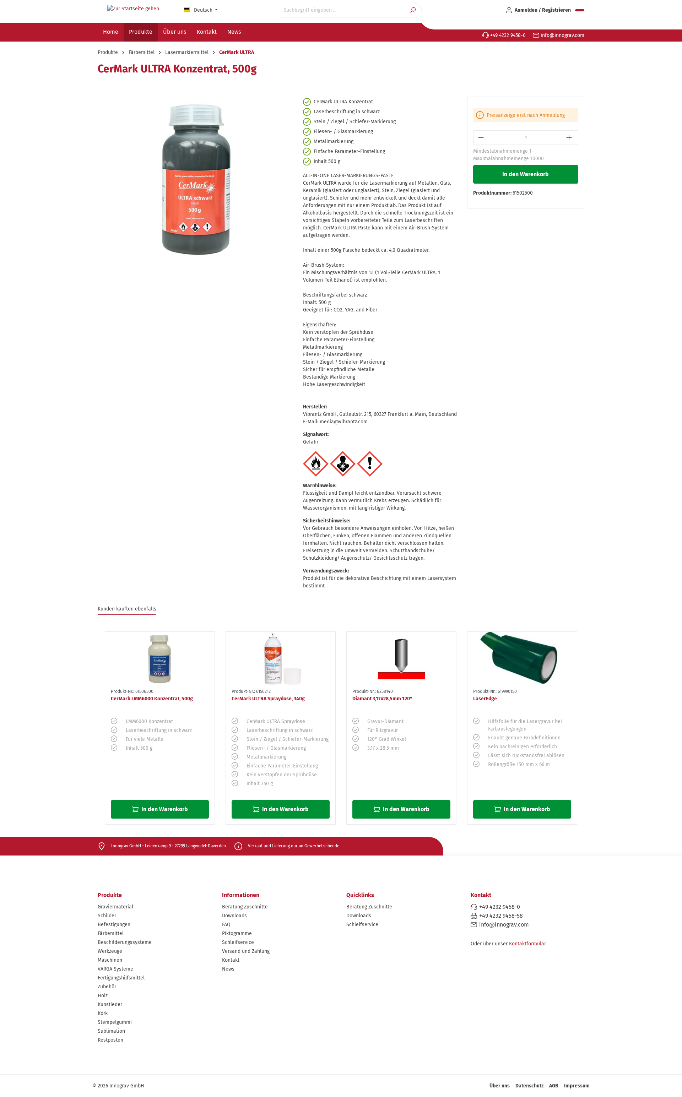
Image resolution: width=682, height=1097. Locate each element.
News (228, 969)
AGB (553, 1086)
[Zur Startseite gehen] (133, 9)
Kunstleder (110, 1004)
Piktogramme (237, 933)
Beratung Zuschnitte (245, 907)
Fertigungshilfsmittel (121, 978)
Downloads (234, 916)
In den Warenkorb (525, 174)
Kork (103, 1013)
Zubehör (107, 987)
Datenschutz (529, 1086)
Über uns (499, 1086)
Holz (103, 996)
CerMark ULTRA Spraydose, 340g (268, 699)
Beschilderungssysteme (125, 942)
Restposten (110, 1040)
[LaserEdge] (522, 659)
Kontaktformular (527, 944)
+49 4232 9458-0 (507, 35)
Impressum (577, 1086)
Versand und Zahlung (246, 951)
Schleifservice (238, 942)
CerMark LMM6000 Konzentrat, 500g (152, 699)
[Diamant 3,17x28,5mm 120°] (401, 659)
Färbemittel (111, 933)
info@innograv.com (561, 35)
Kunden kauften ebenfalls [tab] (127, 609)
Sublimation (111, 1031)
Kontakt (230, 960)
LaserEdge (485, 699)
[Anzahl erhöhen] (570, 137)
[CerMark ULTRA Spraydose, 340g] (280, 659)
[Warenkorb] (579, 10)
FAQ (226, 925)
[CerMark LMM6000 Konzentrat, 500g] (160, 659)
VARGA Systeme (115, 969)
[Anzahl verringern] (481, 137)
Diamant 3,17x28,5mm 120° (382, 699)
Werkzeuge (110, 951)
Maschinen (110, 960)
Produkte (110, 895)
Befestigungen (114, 925)
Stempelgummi (115, 1022)
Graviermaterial (115, 907)
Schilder (107, 916)
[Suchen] (413, 10)
